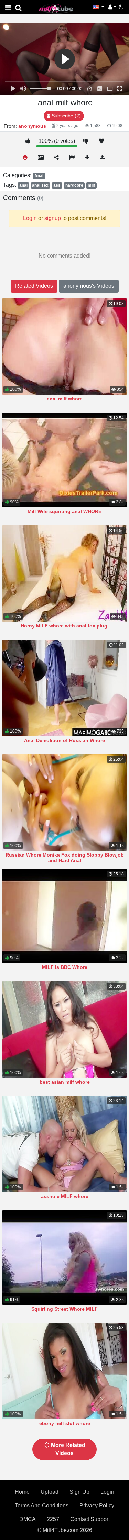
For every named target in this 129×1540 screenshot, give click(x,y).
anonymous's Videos (88, 286)
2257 (53, 1519)
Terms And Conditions (41, 1505)
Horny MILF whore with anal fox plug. (65, 626)
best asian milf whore (65, 1082)
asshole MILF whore (64, 1196)
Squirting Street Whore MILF (64, 1309)
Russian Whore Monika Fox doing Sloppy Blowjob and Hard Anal (65, 857)
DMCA (27, 1519)
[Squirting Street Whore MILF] (64, 1257)
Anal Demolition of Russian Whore (64, 740)
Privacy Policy (96, 1505)
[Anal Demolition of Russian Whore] (64, 688)
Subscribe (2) (65, 115)
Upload (49, 1492)
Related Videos (34, 286)
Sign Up (79, 1492)
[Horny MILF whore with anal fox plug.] (64, 573)
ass (57, 185)
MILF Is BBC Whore (64, 967)
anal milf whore (65, 398)
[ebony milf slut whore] (64, 1371)
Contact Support (90, 1519)
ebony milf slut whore (64, 1423)
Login (107, 1492)
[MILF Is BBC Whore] (64, 916)
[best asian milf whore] (64, 1029)
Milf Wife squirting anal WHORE (64, 511)
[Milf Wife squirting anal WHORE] (64, 460)
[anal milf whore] (64, 346)
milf (91, 185)
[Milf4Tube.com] (56, 8)
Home (22, 1492)
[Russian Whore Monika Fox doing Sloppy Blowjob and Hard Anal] (64, 802)
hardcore (74, 185)
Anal (38, 175)
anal (23, 185)
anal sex (40, 185)
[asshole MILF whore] (64, 1144)
